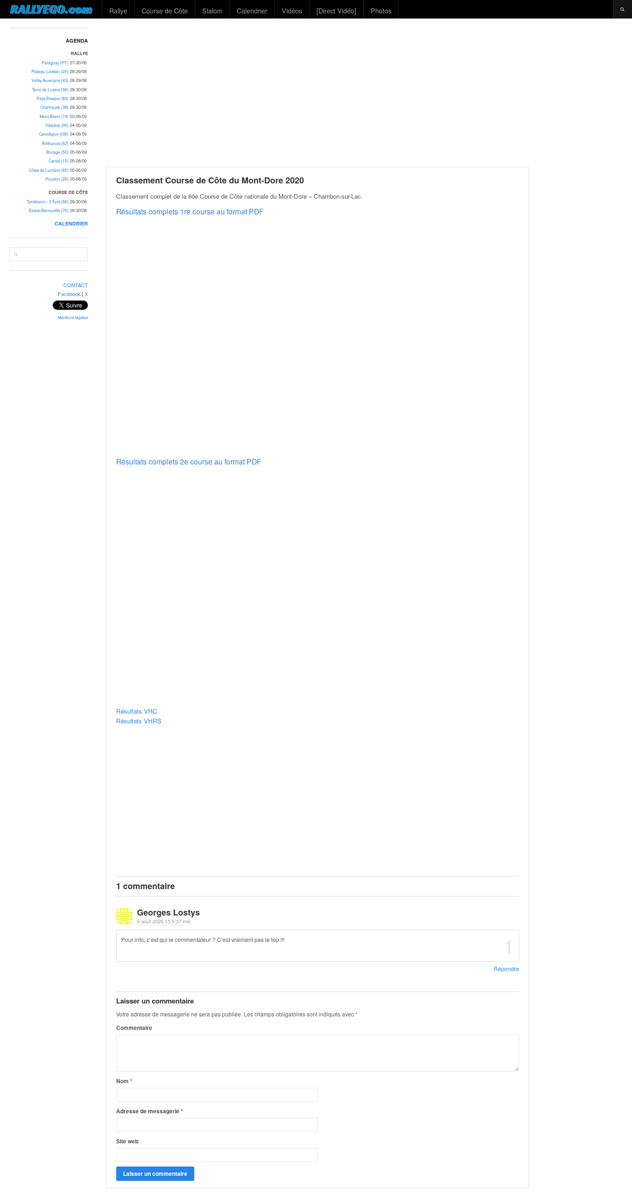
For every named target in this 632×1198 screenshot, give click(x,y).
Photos (381, 10)
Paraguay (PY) (55, 63)
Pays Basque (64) (52, 98)
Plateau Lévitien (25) (49, 72)
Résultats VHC (136, 711)
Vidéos (292, 10)
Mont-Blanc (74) (54, 116)
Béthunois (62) (55, 143)
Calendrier (252, 10)
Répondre (506, 968)
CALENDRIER (71, 223)
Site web (127, 1141)
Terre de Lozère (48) (50, 90)
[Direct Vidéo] (336, 10)
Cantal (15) (58, 161)
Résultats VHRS (138, 720)
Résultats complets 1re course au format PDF (190, 211)
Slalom (212, 10)
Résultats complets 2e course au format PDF (188, 461)
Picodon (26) (56, 179)
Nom (124, 1081)
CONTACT (75, 285)
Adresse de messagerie (149, 1111)
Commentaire (134, 1027)
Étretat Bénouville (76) (48, 210)
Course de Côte (165, 10)
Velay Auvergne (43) (49, 80)
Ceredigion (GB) (53, 134)
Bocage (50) (57, 152)
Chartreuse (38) (54, 107)
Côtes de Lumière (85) (48, 170)
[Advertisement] (365, 92)
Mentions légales (73, 317)
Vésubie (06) (56, 125)
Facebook (69, 293)
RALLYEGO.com (51, 8)
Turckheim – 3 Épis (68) (47, 202)
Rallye (118, 10)
